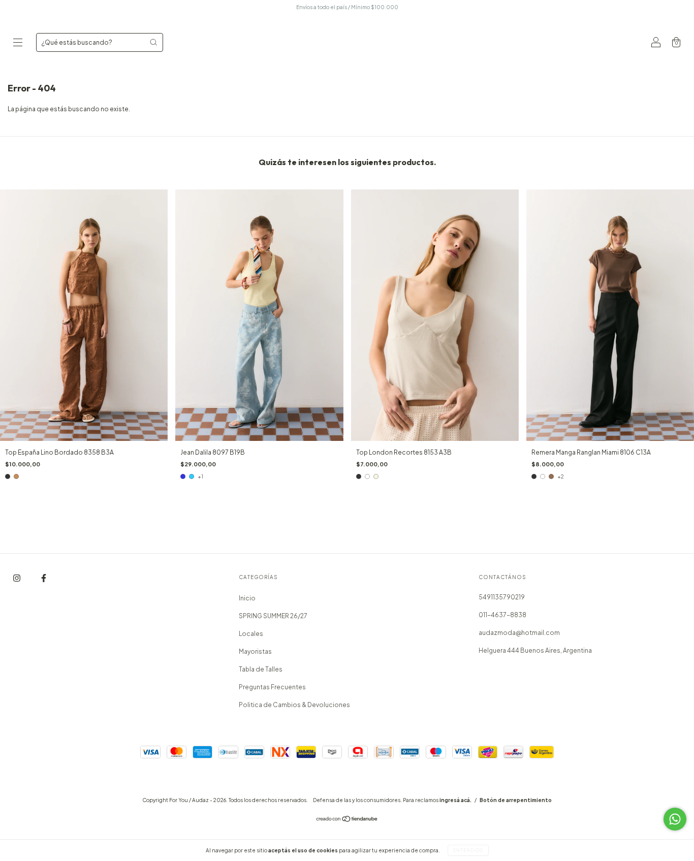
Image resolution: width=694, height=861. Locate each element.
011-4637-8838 (502, 615)
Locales (251, 633)
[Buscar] (153, 42)
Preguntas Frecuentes (272, 687)
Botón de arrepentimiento (516, 800)
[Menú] (18, 43)
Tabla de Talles (260, 669)
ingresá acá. (455, 800)
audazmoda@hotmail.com (519, 632)
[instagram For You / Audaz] (17, 578)
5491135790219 (502, 597)
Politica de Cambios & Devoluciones (294, 705)
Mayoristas (255, 651)
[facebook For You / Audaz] (44, 578)
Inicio (247, 598)
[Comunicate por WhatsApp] (675, 819)
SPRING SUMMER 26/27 (273, 616)
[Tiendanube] (347, 820)
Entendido (468, 850)
